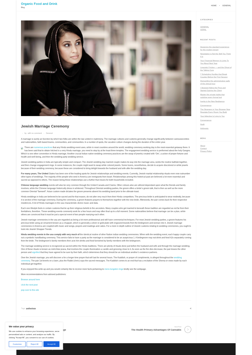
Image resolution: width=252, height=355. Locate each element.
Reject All (34, 344)
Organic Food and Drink (39, 4)
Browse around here (30, 279)
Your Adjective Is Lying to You (212, 116)
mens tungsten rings (113, 269)
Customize (17, 344)
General (49, 133)
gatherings (31, 308)
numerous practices (43, 147)
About (202, 146)
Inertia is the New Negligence (212, 101)
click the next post (29, 285)
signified (36, 252)
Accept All (51, 344)
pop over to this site (30, 290)
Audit (202, 124)
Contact (203, 148)
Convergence (205, 105)
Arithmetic (204, 128)
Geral (203, 30)
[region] (34, 336)
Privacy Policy (206, 151)
